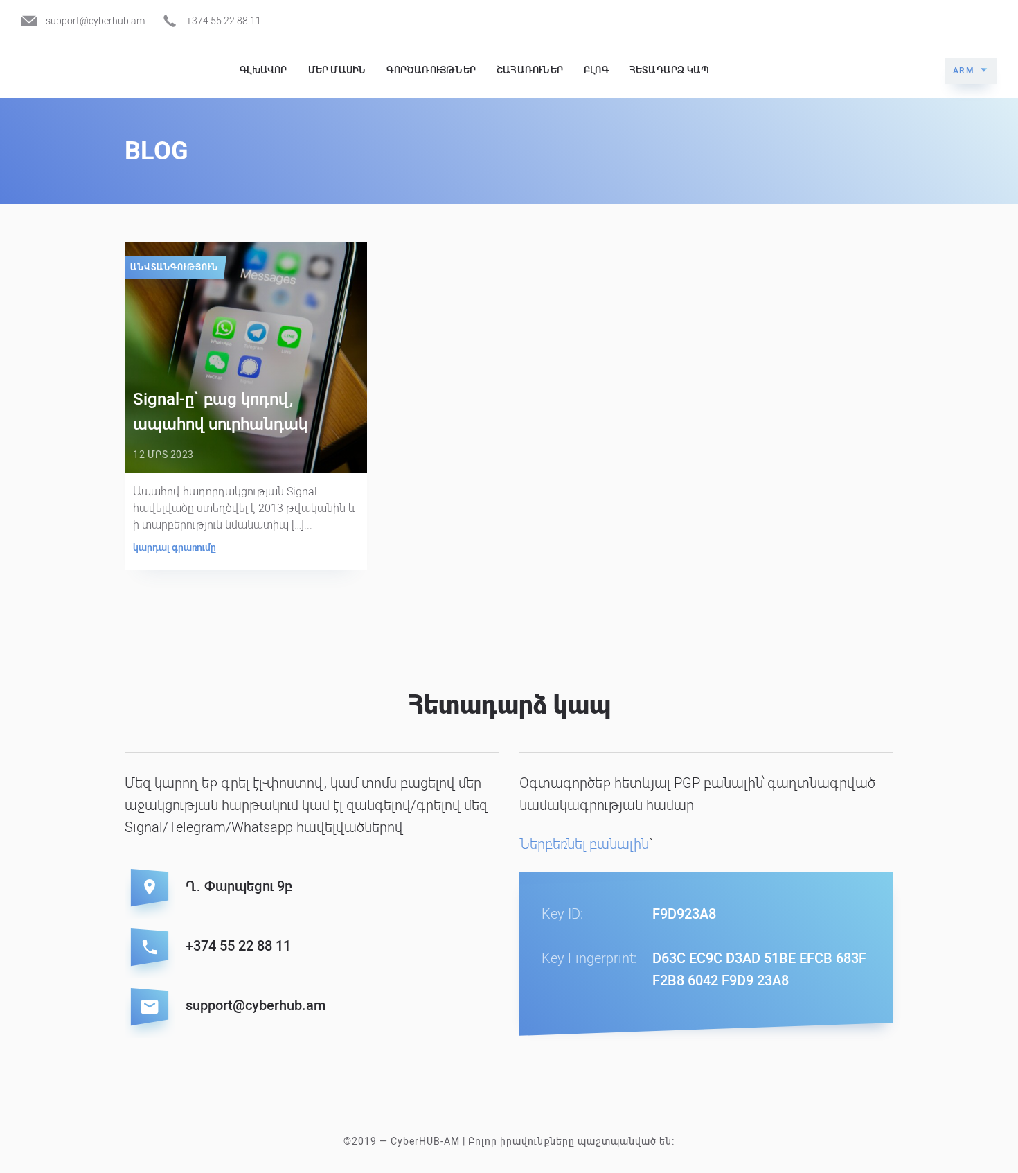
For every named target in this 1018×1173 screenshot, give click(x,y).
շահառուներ (530, 70)
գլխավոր (263, 70)
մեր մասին (337, 70)
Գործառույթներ (431, 70)
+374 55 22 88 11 (223, 20)
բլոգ (596, 70)
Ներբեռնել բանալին (584, 844)
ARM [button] (964, 71)
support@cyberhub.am (95, 20)
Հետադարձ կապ (669, 70)
